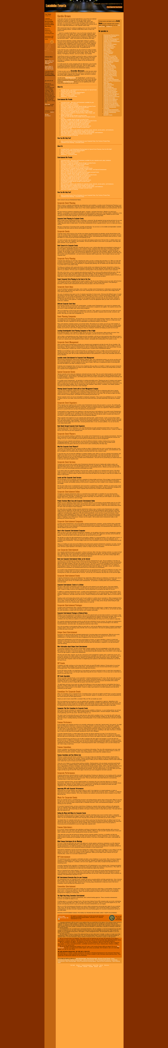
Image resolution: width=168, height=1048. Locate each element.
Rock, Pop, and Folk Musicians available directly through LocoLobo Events (80, 172)
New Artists (80, 966)
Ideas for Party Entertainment (111, 79)
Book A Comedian (108, 77)
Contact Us (48, 15)
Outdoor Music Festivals (110, 56)
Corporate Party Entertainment (111, 60)
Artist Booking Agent (81, 958)
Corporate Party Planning (110, 73)
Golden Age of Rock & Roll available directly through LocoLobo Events (79, 120)
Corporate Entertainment (48, 19)
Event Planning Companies (110, 91)
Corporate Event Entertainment (111, 96)
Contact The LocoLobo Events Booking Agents (73, 92)
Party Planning (107, 64)
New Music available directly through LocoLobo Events (75, 119)
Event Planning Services (110, 67)
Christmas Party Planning (110, 75)
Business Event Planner (104, 958)
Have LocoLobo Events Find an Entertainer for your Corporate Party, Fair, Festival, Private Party (85, 141)
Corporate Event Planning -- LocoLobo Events (72, 142)
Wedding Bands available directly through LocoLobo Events (76, 126)
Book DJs (106, 82)
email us (52, 112)
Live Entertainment (108, 52)
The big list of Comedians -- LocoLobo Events (72, 109)
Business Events (108, 115)
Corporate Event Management (111, 39)
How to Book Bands (109, 48)
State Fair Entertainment (110, 70)
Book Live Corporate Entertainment (70, 105)
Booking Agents (108, 50)
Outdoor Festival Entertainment (112, 41)
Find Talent (72, 965)
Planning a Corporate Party (110, 57)
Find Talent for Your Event (114, 7)
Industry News (48, 32)
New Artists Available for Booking (69, 135)
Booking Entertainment (109, 47)
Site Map (47, 114)
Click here (47, 104)
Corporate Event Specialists (111, 103)
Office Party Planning (109, 65)
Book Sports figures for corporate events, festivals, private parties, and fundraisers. (82, 132)
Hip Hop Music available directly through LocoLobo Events (76, 122)
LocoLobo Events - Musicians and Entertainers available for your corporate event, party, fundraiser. (77, 103)
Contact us (109, 26)
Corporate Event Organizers (111, 99)
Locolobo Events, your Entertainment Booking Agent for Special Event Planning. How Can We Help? (86, 149)
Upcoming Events (49, 33)
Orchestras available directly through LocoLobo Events (75, 124)
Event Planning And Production (103, 959)
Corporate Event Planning (110, 71)
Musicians (85, 966)
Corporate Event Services (110, 102)
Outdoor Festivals (108, 53)
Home (46, 39)
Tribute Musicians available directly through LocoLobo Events (76, 134)
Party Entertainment (109, 78)
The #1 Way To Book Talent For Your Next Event (49, 68)
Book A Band (107, 49)
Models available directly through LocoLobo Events (74, 115)
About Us (47, 29)
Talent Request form (70, 78)
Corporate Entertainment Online (112, 105)
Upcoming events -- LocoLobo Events (70, 93)
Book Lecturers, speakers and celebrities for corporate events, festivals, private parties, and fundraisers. (87, 130)
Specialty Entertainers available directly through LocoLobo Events (77, 131)
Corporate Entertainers (88, 959)
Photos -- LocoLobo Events (68, 95)
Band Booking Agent (92, 958)
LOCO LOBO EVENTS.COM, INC (63, 917)
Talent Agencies (108, 83)
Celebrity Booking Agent (76, 959)
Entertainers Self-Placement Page (49, 37)
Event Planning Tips (109, 69)
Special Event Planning (109, 66)
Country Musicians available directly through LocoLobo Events (77, 111)
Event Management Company (111, 61)
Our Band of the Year (66, 128)
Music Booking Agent (71, 961)
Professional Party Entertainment (112, 81)
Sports (100, 966)
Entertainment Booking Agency (111, 35)
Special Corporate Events (110, 74)
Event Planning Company (110, 44)
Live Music (106, 54)
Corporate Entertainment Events (112, 111)
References (48, 30)
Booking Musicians (108, 62)
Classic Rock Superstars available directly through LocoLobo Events (78, 106)
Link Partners (48, 115)
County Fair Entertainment (110, 40)
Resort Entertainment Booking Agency (86, 961)
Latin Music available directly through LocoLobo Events (75, 123)
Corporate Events (108, 37)
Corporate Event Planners (110, 100)
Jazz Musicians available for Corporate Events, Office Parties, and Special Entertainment (83, 169)
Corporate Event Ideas (109, 98)
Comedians (90, 966)
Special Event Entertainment (104, 961)
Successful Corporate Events (111, 104)
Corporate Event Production (111, 58)
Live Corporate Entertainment (111, 109)
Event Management (109, 45)
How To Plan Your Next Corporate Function (49, 62)
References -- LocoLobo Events (69, 96)
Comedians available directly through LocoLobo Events (75, 107)
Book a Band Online (109, 85)
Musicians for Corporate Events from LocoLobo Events (75, 110)
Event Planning (107, 43)
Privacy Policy (96, 965)
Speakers (96, 966)
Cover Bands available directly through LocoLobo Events (75, 127)
